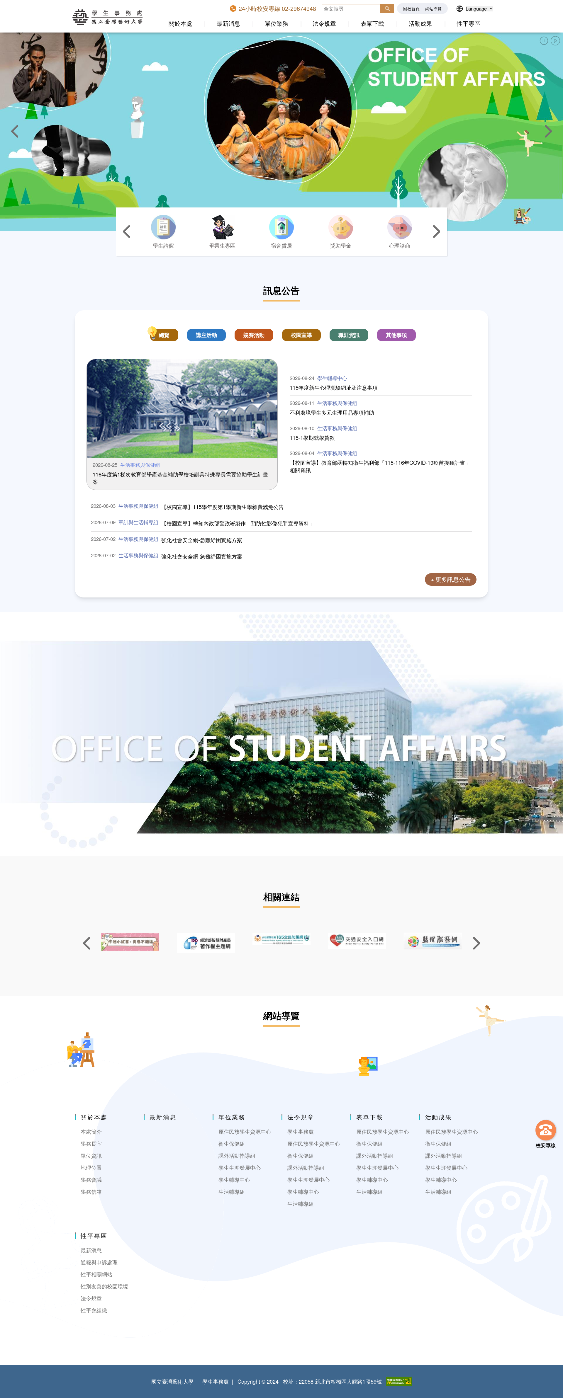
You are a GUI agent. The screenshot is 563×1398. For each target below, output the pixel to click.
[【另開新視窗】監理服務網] (433, 941)
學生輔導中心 (234, 1179)
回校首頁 (411, 8)
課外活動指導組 (236, 1155)
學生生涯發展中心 (239, 1167)
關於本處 (180, 23)
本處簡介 (91, 1131)
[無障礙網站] (399, 1381)
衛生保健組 (231, 1143)
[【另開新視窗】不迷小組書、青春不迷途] (130, 942)
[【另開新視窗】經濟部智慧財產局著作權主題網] (206, 943)
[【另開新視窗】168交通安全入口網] (357, 941)
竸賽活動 (253, 335)
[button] (544, 40)
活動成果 (420, 23)
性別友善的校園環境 (104, 1286)
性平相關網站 (96, 1274)
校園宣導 (301, 335)
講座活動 (206, 335)
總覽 (164, 335)
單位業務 (276, 23)
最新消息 (228, 23)
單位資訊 (91, 1155)
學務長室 (91, 1143)
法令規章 (324, 23)
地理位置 (91, 1167)
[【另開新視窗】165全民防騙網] (281, 939)
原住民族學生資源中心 (244, 1131)
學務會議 (91, 1179)
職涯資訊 (348, 335)
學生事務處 (300, 1131)
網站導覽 (433, 8)
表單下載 (372, 23)
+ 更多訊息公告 (451, 579)
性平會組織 (94, 1310)
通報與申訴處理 (99, 1262)
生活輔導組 (231, 1191)
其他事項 (396, 335)
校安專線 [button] (546, 1145)
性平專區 (468, 23)
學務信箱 (91, 1191)
